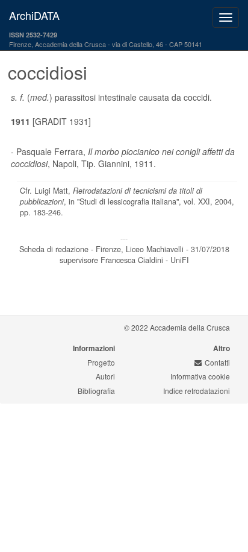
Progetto (101, 362)
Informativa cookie (200, 376)
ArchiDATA (34, 15)
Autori (105, 376)
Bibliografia (96, 390)
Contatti (217, 362)
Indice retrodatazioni (196, 390)
